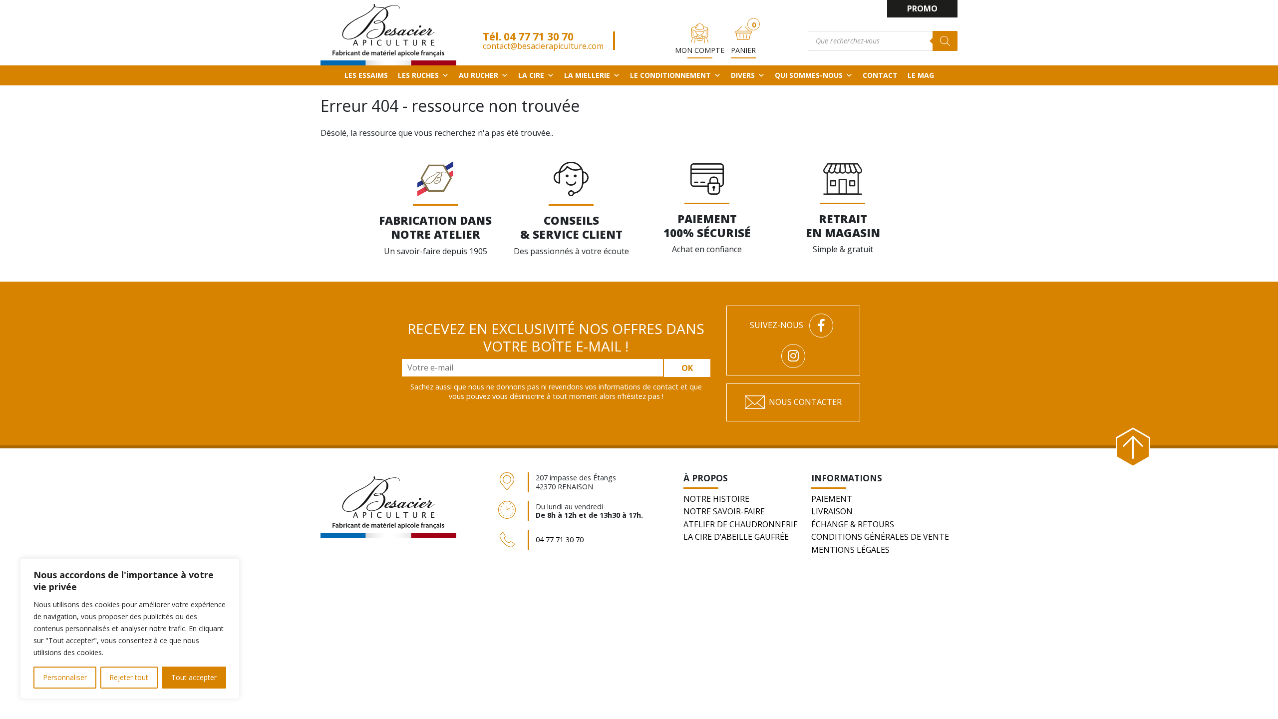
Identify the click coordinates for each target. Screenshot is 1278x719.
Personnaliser (65, 677)
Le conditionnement (670, 75)
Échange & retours (852, 524)
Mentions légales (850, 549)
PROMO (922, 8)
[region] (130, 628)
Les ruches (418, 75)
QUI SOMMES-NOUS (809, 75)
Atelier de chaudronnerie (740, 524)
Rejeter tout (128, 677)
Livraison (832, 511)
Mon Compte (699, 50)
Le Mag (921, 75)
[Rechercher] (945, 41)
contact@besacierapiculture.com (543, 45)
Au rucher (478, 75)
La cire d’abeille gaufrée (736, 536)
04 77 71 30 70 (539, 36)
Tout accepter (194, 677)
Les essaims (366, 75)
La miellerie (587, 75)
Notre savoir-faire (724, 511)
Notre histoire (716, 498)
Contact (880, 75)
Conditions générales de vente (880, 536)
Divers (743, 75)
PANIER (743, 50)
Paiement (831, 498)
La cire (531, 75)
